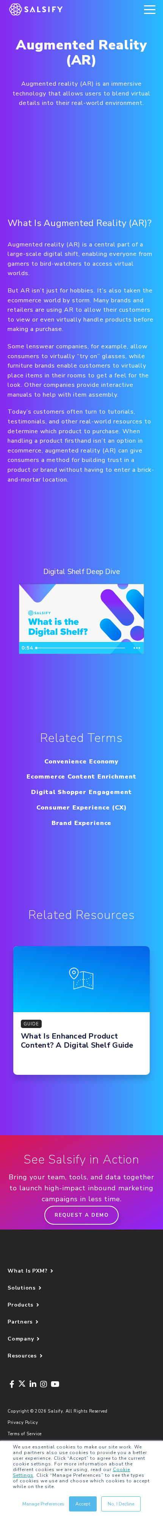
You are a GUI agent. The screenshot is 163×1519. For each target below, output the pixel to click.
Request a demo (81, 1215)
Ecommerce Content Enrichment (81, 777)
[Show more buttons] (137, 648)
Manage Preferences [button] (43, 1504)
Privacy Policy (23, 1422)
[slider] (81, 648)
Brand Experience (82, 823)
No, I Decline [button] (121, 1504)
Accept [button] (82, 1504)
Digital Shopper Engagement (81, 792)
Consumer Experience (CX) (81, 807)
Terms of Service (25, 1434)
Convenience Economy (81, 761)
